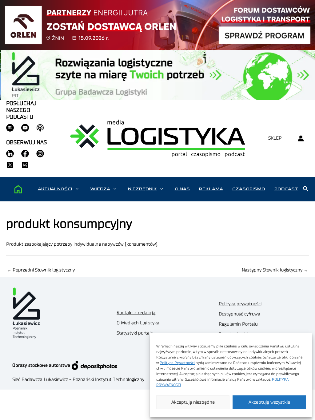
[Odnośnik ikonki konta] (301, 138)
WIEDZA (100, 189)
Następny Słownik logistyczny (275, 270)
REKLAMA (211, 189)
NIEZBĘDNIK (142, 189)
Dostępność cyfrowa (239, 314)
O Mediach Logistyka (138, 323)
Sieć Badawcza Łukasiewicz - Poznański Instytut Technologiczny (78, 379)
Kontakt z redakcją (136, 313)
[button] (77, 189)
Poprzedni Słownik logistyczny (41, 270)
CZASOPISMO (248, 189)
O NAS (182, 189)
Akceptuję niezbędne (193, 402)
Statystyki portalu (135, 333)
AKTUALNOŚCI (55, 189)
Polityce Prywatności (177, 363)
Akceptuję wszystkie (269, 402)
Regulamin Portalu (238, 324)
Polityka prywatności (240, 304)
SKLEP (275, 138)
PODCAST (286, 189)
